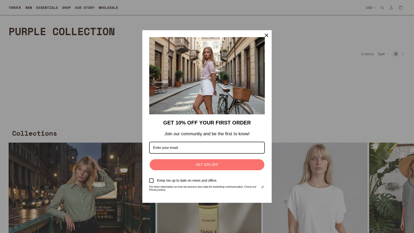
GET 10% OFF (207, 165)
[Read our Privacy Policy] (262, 187)
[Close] (266, 35)
